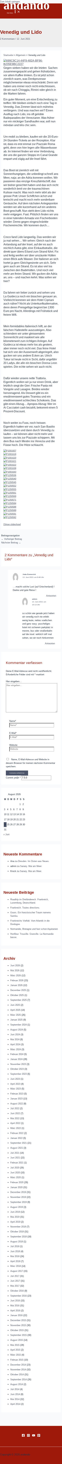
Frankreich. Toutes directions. (25, 907)
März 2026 (15, 975)
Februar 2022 (16, 1133)
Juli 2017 (14, 1276)
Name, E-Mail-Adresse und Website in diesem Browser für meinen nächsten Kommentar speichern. (30, 763)
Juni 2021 (15, 1157)
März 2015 (15, 1355)
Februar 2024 (16, 1054)
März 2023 (15, 1088)
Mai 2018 (14, 1256)
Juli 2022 (14, 1108)
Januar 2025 (16, 1019)
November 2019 (18, 1197)
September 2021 (18, 1143)
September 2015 (18, 1335)
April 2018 (15, 1261)
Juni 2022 (15, 1113)
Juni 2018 (15, 1251)
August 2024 (16, 1029)
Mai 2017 (14, 1286)
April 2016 (15, 1310)
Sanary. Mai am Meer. (31, 866)
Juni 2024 (15, 1034)
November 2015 (18, 1325)
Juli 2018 (14, 1246)
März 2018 (15, 1266)
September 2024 (18, 1024)
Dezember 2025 (18, 990)
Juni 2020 (15, 1172)
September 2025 (18, 1000)
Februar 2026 (16, 980)
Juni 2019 (15, 1212)
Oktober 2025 (17, 995)
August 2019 (16, 1207)
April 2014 (15, 1404)
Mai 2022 (14, 1118)
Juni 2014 (15, 1394)
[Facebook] (23, 1436)
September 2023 (18, 1074)
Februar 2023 (16, 1093)
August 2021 (16, 1148)
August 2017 (16, 1271)
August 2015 (16, 1340)
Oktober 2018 (17, 1231)
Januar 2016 (16, 1315)
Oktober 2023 (17, 1069)
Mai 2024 (14, 1039)
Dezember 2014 (18, 1364)
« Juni (6, 834)
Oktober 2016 (17, 1291)
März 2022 (15, 1128)
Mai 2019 (14, 1217)
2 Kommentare (7, 39)
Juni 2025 (15, 1005)
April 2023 (15, 1084)
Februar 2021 (16, 1162)
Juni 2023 (15, 1079)
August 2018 (16, 1241)
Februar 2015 (16, 1359)
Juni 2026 (15, 965)
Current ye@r (13, 777)
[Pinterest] (38, 1436)
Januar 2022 (16, 1138)
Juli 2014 (14, 1389)
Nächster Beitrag (11, 542)
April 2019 (15, 1222)
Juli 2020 (14, 1167)
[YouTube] (33, 1436)
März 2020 (15, 1177)
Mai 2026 (14, 970)
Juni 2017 (15, 1281)
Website (13, 745)
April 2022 (15, 1123)
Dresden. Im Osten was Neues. (33, 861)
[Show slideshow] (12, 524)
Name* (12, 721)
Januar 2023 (16, 1098)
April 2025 (15, 1010)
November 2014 (18, 1369)
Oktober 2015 (17, 1330)
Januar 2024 (16, 1059)
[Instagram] (28, 1436)
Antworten (51, 595)
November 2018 (18, 1226)
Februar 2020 (16, 1182)
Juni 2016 (15, 1300)
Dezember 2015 (18, 1320)
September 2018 (18, 1236)
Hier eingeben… (14, 681)
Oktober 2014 (17, 1374)
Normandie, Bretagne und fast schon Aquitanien (34, 929)
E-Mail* (13, 733)
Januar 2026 (16, 985)
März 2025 (15, 1015)
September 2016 (18, 1295)
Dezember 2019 (18, 1192)
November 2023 (18, 1064)
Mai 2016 (14, 1305)
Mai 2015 (14, 1345)
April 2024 (15, 1044)
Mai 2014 (14, 1399)
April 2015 (15, 1350)
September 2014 (18, 1379)
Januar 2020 (16, 1187)
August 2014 (16, 1384)
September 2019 (18, 1202)
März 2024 (15, 1049)
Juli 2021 (14, 1153)
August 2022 (16, 1103)
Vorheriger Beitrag (11, 539)
